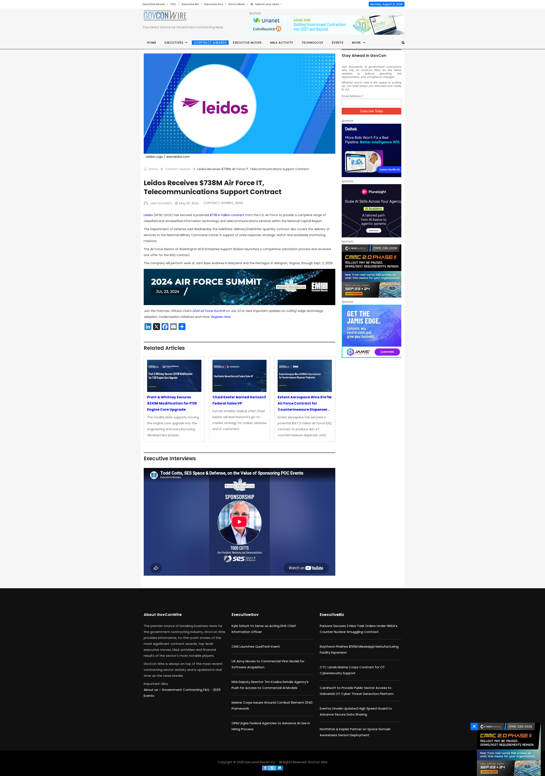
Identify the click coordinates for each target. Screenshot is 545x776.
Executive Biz (190, 4)
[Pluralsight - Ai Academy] (371, 210)
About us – (153, 689)
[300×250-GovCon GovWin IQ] (371, 150)
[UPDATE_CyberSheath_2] (371, 271)
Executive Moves (247, 42)
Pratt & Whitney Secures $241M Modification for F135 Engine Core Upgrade (172, 403)
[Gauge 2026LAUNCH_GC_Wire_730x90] (326, 25)
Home (151, 42)
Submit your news (267, 4)
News (239, 203)
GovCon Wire (317, 762)
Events (337, 42)
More (356, 42)
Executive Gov (213, 4)
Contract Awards (210, 42)
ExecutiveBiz (332, 614)
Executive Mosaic (154, 4)
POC (173, 4)
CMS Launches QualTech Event (256, 646)
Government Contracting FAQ (186, 689)
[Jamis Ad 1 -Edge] (371, 331)
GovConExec (236, 4)
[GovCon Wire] (165, 16)
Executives (174, 42)
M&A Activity (281, 42)
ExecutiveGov (245, 614)
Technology (312, 42)
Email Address (352, 96)
